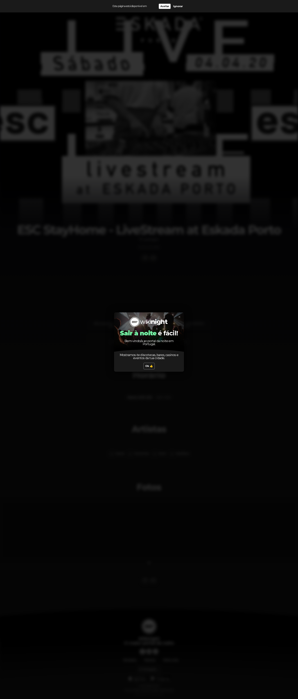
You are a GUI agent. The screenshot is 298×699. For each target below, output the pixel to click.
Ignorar (178, 6)
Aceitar (164, 6)
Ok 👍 (149, 366)
